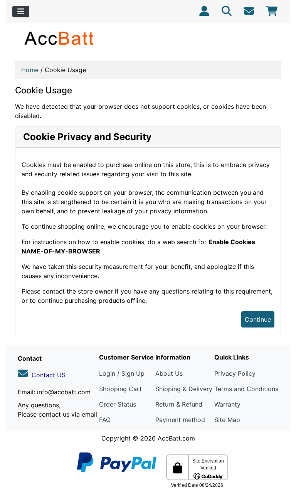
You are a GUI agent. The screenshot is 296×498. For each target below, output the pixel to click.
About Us (169, 373)
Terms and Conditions (246, 389)
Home (30, 70)
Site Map (227, 420)
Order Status (117, 404)
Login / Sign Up (122, 373)
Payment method (180, 420)
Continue (258, 319)
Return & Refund (178, 404)
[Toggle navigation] (20, 11)
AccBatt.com (176, 438)
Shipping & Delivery (183, 389)
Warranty (227, 404)
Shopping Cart (120, 389)
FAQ (105, 420)
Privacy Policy (235, 373)
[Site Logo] (59, 38)
